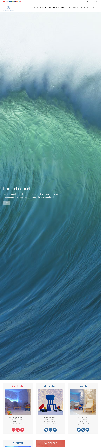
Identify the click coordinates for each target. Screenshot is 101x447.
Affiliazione (73, 7)
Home (34, 7)
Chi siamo (40, 7)
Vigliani (18, 443)
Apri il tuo (50, 443)
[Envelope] (22, 430)
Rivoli (83, 386)
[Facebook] (14, 430)
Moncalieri (50, 386)
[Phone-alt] (18, 430)
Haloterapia (52, 7)
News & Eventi (84, 7)
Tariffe (63, 7)
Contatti (94, 7)
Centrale (18, 386)
